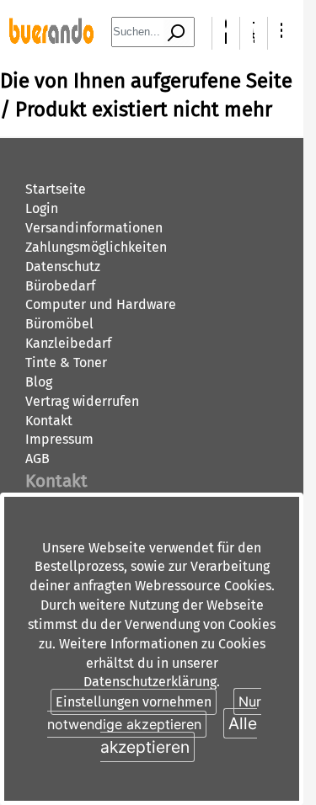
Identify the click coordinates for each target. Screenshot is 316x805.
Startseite (55, 189)
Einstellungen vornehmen (134, 702)
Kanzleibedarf (68, 343)
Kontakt (48, 421)
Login (41, 208)
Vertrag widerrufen (82, 401)
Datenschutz (62, 267)
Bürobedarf (60, 286)
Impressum (59, 439)
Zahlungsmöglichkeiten (96, 247)
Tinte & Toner (66, 363)
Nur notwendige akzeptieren (154, 713)
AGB (37, 458)
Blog (38, 382)
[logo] (51, 39)
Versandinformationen (94, 228)
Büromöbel (59, 324)
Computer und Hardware (100, 304)
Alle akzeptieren (178, 734)
